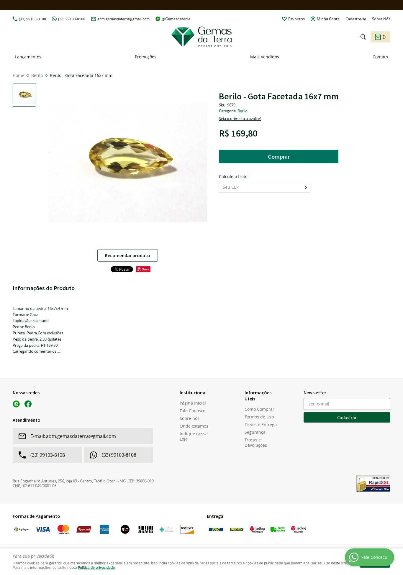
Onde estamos (194, 426)
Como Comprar (259, 409)
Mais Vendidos (264, 57)
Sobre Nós (381, 19)
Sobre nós (189, 418)
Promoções (145, 57)
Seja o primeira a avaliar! (240, 118)
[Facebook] (28, 404)
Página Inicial (193, 403)
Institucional (193, 392)
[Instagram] (16, 404)
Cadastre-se (355, 19)
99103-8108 (32, 19)
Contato (380, 57)
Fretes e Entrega (261, 424)
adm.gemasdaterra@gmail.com (123, 19)
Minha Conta (328, 19)
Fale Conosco (192, 410)
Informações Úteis (258, 396)
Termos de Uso (259, 417)
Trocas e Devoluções (256, 442)
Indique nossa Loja (194, 436)
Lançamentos (28, 57)
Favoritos (296, 19)
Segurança (255, 432)
